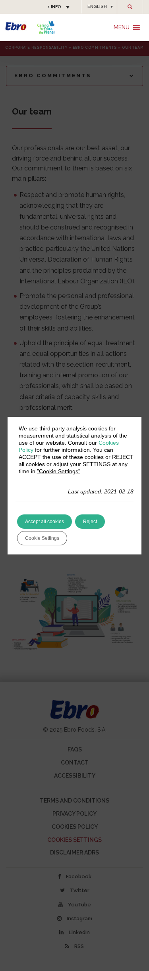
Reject (90, 521)
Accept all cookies (44, 521)
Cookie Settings (42, 538)
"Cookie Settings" (58, 471)
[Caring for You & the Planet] (45, 27)
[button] (99, 6)
